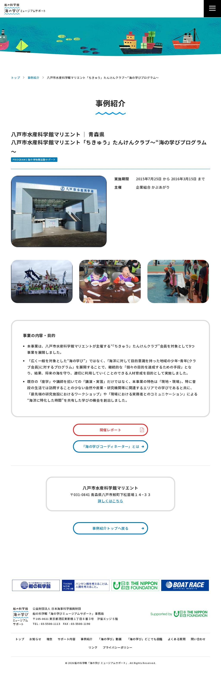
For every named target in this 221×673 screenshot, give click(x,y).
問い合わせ (198, 639)
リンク (92, 647)
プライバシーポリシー (118, 647)
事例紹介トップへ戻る (110, 528)
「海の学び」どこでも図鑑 (145, 639)
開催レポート (111, 429)
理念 (50, 639)
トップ (15, 78)
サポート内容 (67, 639)
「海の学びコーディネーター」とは (110, 446)
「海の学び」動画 (110, 639)
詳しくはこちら (110, 500)
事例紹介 (33, 78)
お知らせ (35, 639)
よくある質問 (177, 639)
